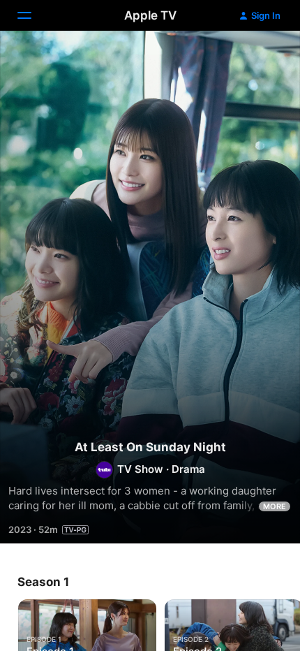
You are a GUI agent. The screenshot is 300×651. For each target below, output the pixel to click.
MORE (274, 506)
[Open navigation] (32, 15)
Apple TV (150, 15)
